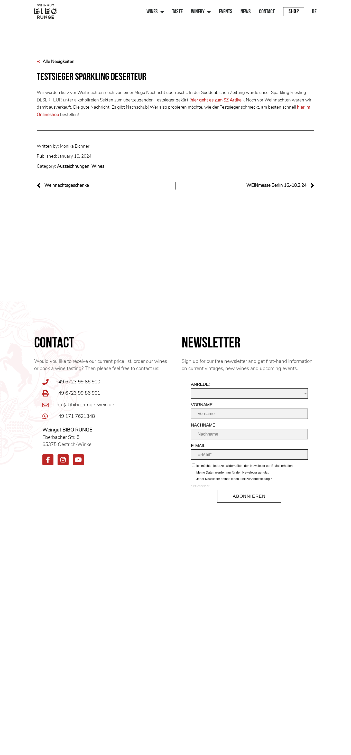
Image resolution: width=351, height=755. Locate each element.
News (246, 12)
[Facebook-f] (47, 459)
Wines (152, 12)
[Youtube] (78, 459)
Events (225, 12)
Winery (198, 12)
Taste (177, 12)
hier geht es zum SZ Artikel (217, 100)
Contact (267, 12)
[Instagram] (63, 459)
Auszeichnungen (73, 166)
